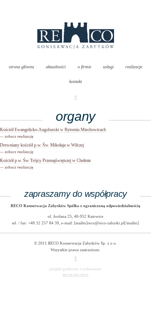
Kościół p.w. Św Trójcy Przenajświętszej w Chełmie (45, 163)
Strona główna (21, 66)
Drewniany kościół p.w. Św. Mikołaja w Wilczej (42, 148)
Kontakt (75, 81)
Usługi (108, 66)
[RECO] (75, 56)
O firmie (84, 66)
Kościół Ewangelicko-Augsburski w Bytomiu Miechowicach (53, 132)
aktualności (56, 66)
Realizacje (133, 66)
